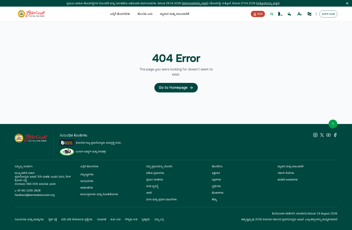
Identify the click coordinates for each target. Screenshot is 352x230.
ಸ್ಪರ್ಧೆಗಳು (216, 186)
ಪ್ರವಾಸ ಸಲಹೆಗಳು (154, 179)
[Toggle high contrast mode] (289, 14)
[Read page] (280, 14)
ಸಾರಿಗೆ (149, 192)
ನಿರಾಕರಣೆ (101, 219)
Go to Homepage (173, 87)
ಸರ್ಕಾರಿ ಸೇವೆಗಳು (286, 173)
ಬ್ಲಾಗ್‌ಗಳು (216, 179)
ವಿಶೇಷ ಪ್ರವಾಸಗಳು (155, 173)
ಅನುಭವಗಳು (87, 181)
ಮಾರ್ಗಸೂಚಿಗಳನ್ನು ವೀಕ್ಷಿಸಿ (194, 3)
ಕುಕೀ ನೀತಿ (115, 219)
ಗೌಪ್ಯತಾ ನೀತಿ (131, 219)
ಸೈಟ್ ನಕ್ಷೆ (52, 219)
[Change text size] (299, 14)
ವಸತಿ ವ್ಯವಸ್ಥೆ (152, 186)
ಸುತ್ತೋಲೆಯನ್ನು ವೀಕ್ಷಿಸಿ (268, 3)
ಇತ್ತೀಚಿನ (216, 173)
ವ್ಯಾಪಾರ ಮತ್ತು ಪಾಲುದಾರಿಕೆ (174, 14)
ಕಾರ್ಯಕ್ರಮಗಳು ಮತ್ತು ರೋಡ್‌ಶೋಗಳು (99, 194)
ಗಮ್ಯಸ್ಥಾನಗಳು (87, 174)
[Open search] (271, 14)
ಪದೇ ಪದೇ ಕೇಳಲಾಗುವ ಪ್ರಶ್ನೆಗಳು (77, 219)
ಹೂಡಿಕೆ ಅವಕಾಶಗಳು (288, 179)
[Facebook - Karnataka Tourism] (335, 135)
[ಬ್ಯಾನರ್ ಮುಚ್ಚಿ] (347, 3)
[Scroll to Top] (333, 124)
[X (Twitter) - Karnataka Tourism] (322, 135)
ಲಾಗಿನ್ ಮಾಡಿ (328, 14)
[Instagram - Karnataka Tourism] (315, 135)
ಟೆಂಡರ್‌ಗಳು (218, 192)
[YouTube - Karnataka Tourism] (328, 135)
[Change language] (309, 14)
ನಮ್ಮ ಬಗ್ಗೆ (159, 219)
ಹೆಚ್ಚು (214, 199)
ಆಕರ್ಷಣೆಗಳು (86, 187)
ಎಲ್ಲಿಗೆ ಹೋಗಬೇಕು (120, 14)
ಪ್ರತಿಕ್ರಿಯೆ (146, 219)
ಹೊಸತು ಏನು (145, 14)
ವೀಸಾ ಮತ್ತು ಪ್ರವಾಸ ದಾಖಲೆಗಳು (161, 199)
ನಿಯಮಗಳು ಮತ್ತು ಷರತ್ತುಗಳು (29, 219)
